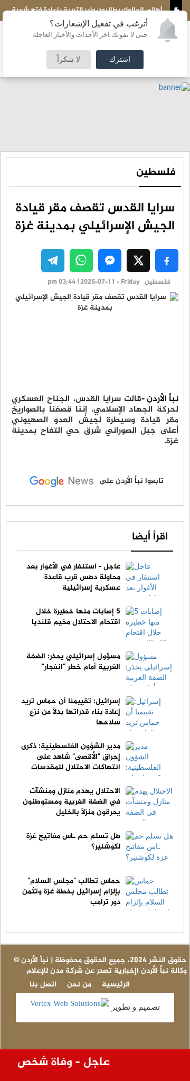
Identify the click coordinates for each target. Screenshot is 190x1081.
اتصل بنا (43, 985)
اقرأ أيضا (150, 537)
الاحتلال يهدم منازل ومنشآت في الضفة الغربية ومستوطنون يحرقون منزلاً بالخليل (71, 801)
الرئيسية (116, 985)
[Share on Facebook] (166, 260)
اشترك (119, 59)
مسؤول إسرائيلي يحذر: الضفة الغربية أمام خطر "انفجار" (73, 661)
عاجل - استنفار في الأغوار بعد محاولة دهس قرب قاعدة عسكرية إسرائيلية (73, 577)
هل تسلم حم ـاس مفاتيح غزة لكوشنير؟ (73, 841)
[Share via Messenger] (109, 260)
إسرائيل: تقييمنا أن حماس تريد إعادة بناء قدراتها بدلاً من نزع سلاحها (70, 712)
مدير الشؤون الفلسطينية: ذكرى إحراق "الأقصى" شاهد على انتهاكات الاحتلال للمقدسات (70, 757)
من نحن (79, 985)
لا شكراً (68, 59)
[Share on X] (138, 260)
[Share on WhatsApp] (81, 260)
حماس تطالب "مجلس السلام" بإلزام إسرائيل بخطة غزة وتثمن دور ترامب (71, 891)
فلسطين (156, 172)
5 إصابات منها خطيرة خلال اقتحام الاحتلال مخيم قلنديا (76, 616)
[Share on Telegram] (52, 260)
